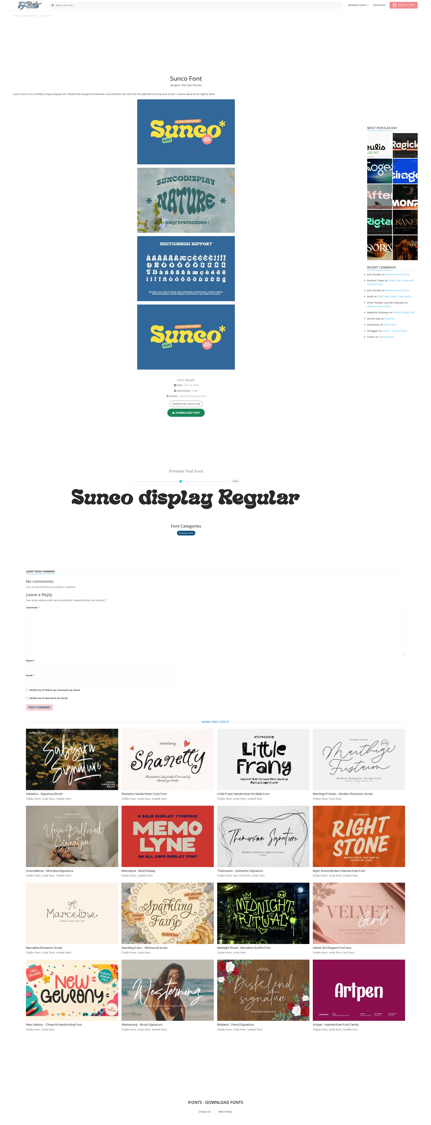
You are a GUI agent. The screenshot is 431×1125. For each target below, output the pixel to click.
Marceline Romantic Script (44, 948)
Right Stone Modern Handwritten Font (339, 871)
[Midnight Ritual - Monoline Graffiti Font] (263, 913)
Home (16, 15)
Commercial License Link (186, 403)
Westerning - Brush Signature (142, 1024)
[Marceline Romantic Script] (72, 913)
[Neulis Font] (379, 145)
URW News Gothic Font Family (394, 296)
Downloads (183, 390)
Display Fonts (29, 15)
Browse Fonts (358, 5)
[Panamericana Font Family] (405, 247)
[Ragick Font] (405, 145)
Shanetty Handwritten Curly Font (144, 794)
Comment (33, 607)
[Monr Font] (405, 196)
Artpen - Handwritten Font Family (336, 1024)
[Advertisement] (186, 47)
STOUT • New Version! (395, 330)
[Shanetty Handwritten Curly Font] (168, 759)
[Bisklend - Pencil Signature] (263, 990)
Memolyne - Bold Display (138, 871)
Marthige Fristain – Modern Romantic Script (343, 794)
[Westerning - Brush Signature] (168, 990)
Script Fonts (48, 798)
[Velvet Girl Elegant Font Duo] (359, 913)
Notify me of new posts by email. (48, 698)
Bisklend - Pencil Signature (235, 1024)
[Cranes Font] (405, 222)
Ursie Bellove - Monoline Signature (49, 871)
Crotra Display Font (404, 312)
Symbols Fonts (63, 798)
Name (30, 660)
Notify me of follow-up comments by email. (54, 690)
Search (52, 5)
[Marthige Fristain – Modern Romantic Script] (359, 759)
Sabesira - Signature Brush (44, 794)
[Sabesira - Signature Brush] (72, 759)
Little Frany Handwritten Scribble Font (243, 794)
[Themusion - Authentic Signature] (263, 836)
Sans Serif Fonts (242, 875)
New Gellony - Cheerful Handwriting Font (54, 1024)
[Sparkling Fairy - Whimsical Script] (168, 913)
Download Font (187, 413)
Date (179, 385)
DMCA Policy (225, 1111)
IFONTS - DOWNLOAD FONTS (215, 1102)
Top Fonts (379, 5)
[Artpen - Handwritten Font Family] (359, 990)
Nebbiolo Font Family (397, 274)
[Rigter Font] (379, 222)
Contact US (205, 1111)
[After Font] (379, 196)
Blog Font (390, 318)
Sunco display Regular (186, 499)
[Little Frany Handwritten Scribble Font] (263, 759)
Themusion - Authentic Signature (240, 871)
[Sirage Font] (405, 171)
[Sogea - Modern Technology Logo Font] (379, 171)
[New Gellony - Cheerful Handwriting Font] (72, 990)
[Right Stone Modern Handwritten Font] (359, 836)
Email (30, 675)
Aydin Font (390, 324)
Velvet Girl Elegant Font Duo (332, 948)
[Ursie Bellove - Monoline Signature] (72, 836)
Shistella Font (386, 336)
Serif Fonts (348, 952)
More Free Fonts (215, 722)
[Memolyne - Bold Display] (168, 836)
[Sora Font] (379, 247)
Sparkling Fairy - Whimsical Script (145, 948)
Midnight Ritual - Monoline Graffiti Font (244, 948)
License (173, 396)
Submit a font (405, 5)
